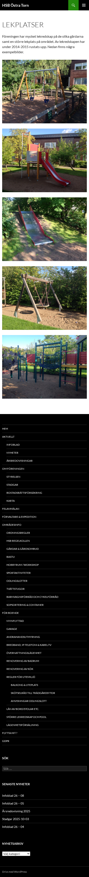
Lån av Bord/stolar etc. (22, 709)
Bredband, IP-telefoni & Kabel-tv (28, 644)
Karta (10, 500)
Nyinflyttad (15, 620)
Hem (5, 428)
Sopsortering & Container (25, 604)
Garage (11, 628)
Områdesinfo (11, 524)
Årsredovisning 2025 (16, 811)
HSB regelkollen (18, 540)
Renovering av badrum (22, 661)
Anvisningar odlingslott (29, 701)
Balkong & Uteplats (24, 685)
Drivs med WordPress (14, 871)
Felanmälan (10, 508)
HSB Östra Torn (15, 5)
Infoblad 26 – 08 (13, 795)
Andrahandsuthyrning (23, 636)
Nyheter (12, 452)
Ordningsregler (18, 532)
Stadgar (12, 484)
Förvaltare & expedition (19, 516)
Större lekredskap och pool (26, 717)
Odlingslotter (16, 580)
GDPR (5, 741)
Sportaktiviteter (18, 572)
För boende (10, 612)
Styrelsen (13, 476)
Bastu (10, 556)
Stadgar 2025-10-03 (15, 819)
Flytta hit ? (9, 733)
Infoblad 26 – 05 (13, 803)
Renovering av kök (19, 669)
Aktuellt (8, 436)
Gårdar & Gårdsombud (22, 548)
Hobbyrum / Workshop (22, 564)
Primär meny (84, 5)
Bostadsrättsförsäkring (24, 492)
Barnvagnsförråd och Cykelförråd (32, 596)
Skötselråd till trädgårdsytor (33, 693)
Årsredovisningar (19, 460)
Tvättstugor (15, 588)
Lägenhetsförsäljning (22, 725)
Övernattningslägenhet (23, 653)
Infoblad (13, 444)
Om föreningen (13, 468)
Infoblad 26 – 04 (13, 827)
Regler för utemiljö (20, 677)
